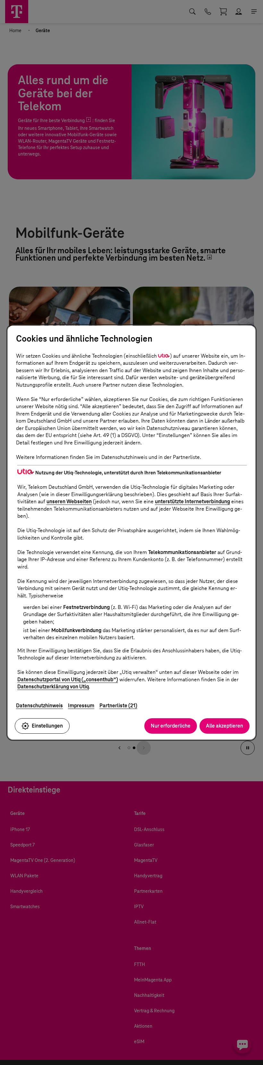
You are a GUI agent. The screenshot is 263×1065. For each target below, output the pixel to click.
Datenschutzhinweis (39, 705)
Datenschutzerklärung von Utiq (53, 686)
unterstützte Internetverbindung (192, 501)
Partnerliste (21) (118, 705)
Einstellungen (47, 725)
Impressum (81, 705)
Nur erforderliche (171, 725)
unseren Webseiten (69, 501)
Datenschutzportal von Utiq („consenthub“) (67, 679)
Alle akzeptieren (224, 725)
